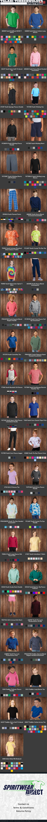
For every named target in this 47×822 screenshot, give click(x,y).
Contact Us (23, 804)
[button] (41, 2)
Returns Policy (23, 811)
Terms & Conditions (23, 807)
